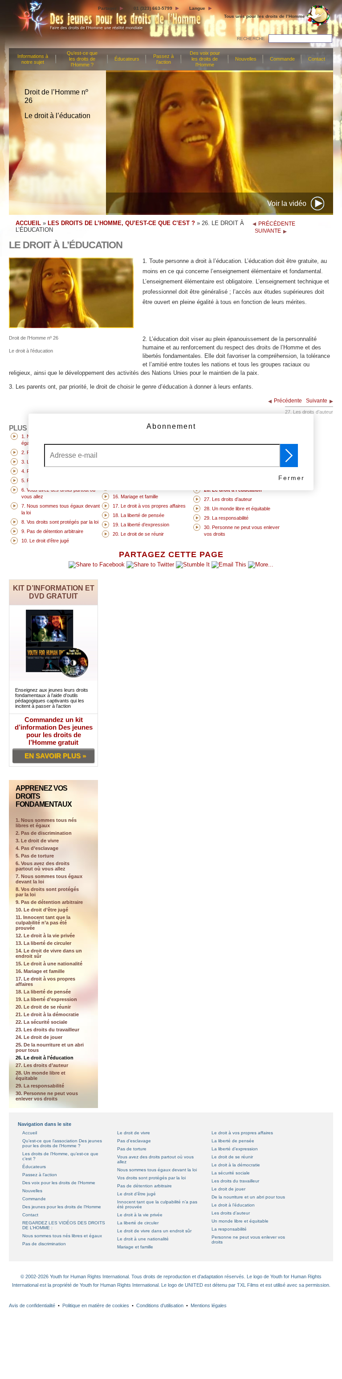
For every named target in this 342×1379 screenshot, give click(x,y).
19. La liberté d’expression (46, 999)
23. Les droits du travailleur (47, 1029)
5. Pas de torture (35, 855)
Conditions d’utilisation (159, 1305)
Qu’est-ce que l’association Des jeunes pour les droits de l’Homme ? (62, 1143)
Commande (282, 59)
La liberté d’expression (235, 1148)
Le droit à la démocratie (236, 1164)
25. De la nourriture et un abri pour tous (50, 1047)
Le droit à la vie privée (140, 1214)
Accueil (29, 1132)
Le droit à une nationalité (143, 1238)
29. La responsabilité (40, 1085)
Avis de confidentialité (32, 1305)
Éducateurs (126, 59)
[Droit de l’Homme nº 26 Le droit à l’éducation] (71, 326)
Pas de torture (132, 1148)
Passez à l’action (163, 59)
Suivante (316, 401)
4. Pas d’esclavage (37, 848)
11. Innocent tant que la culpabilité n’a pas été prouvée (43, 923)
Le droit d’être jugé (136, 1193)
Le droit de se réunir (232, 1156)
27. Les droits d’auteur (42, 1065)
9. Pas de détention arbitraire (49, 902)
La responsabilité (229, 1229)
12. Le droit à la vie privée (45, 935)
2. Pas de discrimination (44, 833)
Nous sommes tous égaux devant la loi (157, 1169)
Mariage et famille (135, 1246)
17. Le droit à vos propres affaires (45, 981)
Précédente (288, 401)
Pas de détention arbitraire (144, 1185)
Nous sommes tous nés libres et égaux (62, 1235)
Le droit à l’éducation (233, 1205)
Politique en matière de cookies (95, 1305)
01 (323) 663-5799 (153, 8)
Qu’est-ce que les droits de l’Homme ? (82, 58)
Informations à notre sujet (32, 59)
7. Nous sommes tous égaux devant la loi (49, 879)
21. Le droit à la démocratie (47, 1014)
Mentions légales (209, 1305)
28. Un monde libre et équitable (40, 1075)
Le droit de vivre (133, 1132)
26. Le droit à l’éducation (44, 1057)
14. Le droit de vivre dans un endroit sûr (49, 953)
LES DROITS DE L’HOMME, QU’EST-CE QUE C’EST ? (121, 223)
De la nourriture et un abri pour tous (248, 1196)
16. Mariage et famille (40, 971)
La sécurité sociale (231, 1172)
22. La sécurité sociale (41, 1022)
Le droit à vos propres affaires (242, 1132)
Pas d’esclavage (134, 1140)
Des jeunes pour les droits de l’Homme (61, 1206)
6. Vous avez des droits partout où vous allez (42, 866)
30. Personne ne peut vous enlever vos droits (47, 1096)
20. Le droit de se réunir (43, 1007)
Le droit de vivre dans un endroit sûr (154, 1230)
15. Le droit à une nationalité (49, 963)
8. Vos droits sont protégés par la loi (47, 891)
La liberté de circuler (138, 1222)
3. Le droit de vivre (37, 840)
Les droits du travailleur (235, 1180)
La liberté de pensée (233, 1140)
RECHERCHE (251, 38)
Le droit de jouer (228, 1188)
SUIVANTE (268, 231)
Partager (107, 8)
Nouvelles (245, 59)
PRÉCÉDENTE (276, 224)
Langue (197, 8)
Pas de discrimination (44, 1243)
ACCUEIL (28, 223)
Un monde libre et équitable (240, 1221)
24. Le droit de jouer (39, 1037)
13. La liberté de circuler (43, 943)
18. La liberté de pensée (43, 991)
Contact (316, 59)
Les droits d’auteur (231, 1213)
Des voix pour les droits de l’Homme (205, 58)
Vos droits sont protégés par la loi (151, 1177)
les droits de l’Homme (264, 16)
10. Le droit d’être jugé (42, 909)
